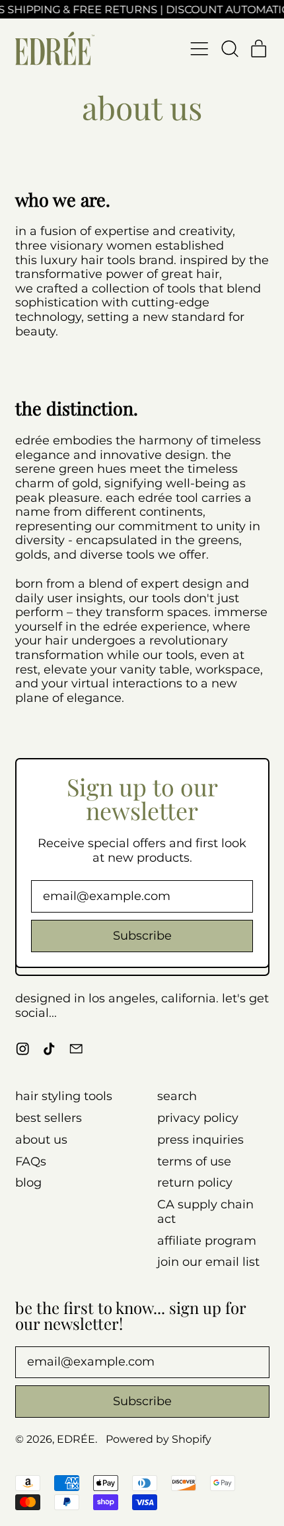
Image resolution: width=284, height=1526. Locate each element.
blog (28, 1182)
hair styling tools (63, 1096)
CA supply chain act (205, 1211)
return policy (194, 1182)
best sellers (48, 1118)
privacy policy (197, 1118)
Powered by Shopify (158, 1438)
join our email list (208, 1262)
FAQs (30, 1161)
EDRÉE (76, 1438)
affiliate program (206, 1240)
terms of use (194, 1161)
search (177, 1096)
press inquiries (200, 1139)
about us (41, 1139)
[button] (229, 48)
